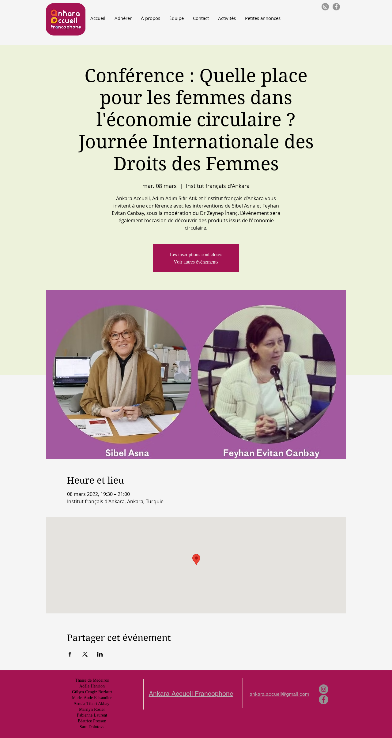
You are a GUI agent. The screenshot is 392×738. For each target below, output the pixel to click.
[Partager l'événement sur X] (85, 654)
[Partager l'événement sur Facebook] (70, 654)
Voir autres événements (196, 261)
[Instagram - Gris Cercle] (325, 6)
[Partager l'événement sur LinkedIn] (100, 654)
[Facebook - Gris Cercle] (336, 6)
